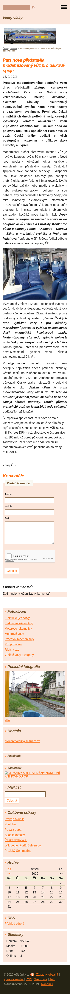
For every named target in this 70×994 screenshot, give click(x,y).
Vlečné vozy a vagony (19, 654)
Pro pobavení (13, 644)
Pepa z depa (13, 829)
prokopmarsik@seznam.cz (22, 741)
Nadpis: (9, 506)
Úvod (5, 48)
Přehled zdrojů (14, 923)
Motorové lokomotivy (18, 628)
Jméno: (8, 494)
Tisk (52, 979)
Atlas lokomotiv (15, 835)
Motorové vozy (14, 633)
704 (7, 720)
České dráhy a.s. (16, 840)
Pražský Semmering (18, 850)
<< (9, 869)
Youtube (10, 824)
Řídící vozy (12, 649)
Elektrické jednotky (17, 618)
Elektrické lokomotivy (19, 623)
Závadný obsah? (47, 974)
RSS (29, 979)
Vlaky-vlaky (12, 18)
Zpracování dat (14, 979)
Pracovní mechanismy (19, 639)
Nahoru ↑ (47, 984)
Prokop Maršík (14, 819)
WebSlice (40, 979)
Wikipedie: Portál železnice (23, 845)
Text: (7, 518)
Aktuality (13, 48)
